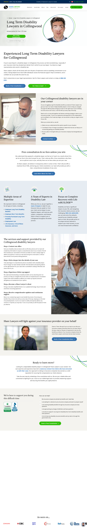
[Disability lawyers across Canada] (72, 2)
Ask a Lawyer (60, 7)
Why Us (43, 7)
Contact (66, 7)
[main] (43, 263)
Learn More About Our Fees (42, 173)
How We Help (37, 7)
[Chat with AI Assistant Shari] (83, 524)
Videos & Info (53, 7)
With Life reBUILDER (71, 213)
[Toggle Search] (69, 1)
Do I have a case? (76, 7)
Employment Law (10, 221)
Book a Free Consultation (14, 86)
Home (10, 18)
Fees (47, 7)
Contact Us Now (48, 139)
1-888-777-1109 (79, 1)
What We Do (29, 7)
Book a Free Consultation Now (63, 339)
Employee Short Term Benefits (14, 214)
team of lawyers (36, 206)
